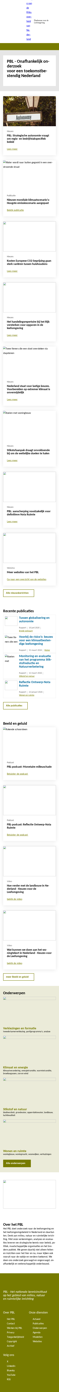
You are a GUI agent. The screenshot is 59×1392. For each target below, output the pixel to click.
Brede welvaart (26, 631)
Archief (10, 1346)
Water (47, 650)
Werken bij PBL (14, 1328)
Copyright (12, 1341)
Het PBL (11, 1319)
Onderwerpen (40, 1328)
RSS (9, 1379)
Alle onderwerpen (15, 1163)
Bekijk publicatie (15, 210)
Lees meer (12, 149)
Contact (11, 1323)
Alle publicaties (14, 705)
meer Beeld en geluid (17, 977)
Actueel (36, 1319)
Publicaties (38, 1323)
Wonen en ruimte (26, 695)
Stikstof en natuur (27, 676)
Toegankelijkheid (15, 1337)
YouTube (11, 1375)
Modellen (37, 1337)
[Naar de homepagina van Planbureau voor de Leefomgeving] (29, 21)
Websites (37, 1341)
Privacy (10, 1332)
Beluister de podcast (17, 774)
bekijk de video (14, 899)
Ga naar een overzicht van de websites (26, 579)
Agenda (36, 1332)
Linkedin (11, 1366)
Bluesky (11, 1370)
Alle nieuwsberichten (17, 593)
